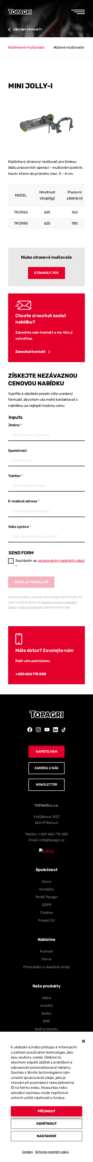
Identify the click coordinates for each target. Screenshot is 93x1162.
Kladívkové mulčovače (26, 47)
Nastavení (46, 1136)
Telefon (15, 476)
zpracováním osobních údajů (61, 560)
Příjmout (46, 1111)
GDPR (46, 905)
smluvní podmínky (31, 607)
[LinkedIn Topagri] (55, 729)
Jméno (15, 425)
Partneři (46, 951)
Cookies (27, 1152)
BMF (46, 1021)
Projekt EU (46, 920)
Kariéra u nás (46, 768)
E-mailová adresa (23, 501)
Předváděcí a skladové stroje (46, 967)
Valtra (46, 998)
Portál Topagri (46, 897)
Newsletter (46, 784)
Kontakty (46, 889)
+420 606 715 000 (30, 674)
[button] (83, 1041)
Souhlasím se (50, 563)
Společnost (17, 450)
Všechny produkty (27, 29)
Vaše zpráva (19, 527)
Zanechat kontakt (30, 351)
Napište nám (46, 752)
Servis (46, 959)
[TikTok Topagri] (63, 730)
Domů (46, 881)
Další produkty (46, 1029)
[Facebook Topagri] (30, 729)
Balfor (46, 1013)
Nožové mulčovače (68, 47)
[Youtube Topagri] (47, 729)
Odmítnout (46, 1124)
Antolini (46, 1005)
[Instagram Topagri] (38, 729)
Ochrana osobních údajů (52, 1152)
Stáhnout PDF (46, 273)
